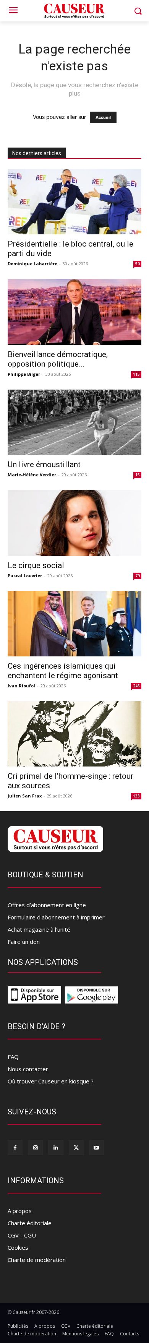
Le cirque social (36, 565)
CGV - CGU (22, 1235)
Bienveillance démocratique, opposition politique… (58, 359)
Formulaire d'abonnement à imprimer (56, 917)
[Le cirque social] (74, 522)
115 (136, 374)
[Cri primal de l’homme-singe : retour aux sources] (74, 734)
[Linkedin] (55, 1147)
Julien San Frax (25, 796)
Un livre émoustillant (44, 464)
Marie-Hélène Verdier (32, 474)
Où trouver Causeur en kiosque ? (51, 1081)
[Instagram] (35, 1147)
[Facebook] (15, 1147)
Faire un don (24, 941)
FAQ (13, 1056)
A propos (20, 1211)
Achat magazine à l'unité (39, 929)
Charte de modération (37, 1259)
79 (137, 575)
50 (137, 263)
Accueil (103, 117)
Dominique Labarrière (32, 263)
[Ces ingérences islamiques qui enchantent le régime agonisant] (74, 623)
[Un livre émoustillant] (74, 422)
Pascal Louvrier (25, 575)
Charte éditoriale (30, 1223)
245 (136, 686)
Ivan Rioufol (21, 686)
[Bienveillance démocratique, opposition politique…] (74, 311)
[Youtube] (96, 1147)
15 (137, 474)
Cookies (18, 1247)
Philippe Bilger (24, 374)
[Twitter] (76, 1147)
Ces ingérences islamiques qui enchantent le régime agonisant (63, 670)
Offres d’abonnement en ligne (47, 905)
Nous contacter (28, 1069)
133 (136, 796)
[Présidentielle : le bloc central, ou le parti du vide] (74, 201)
